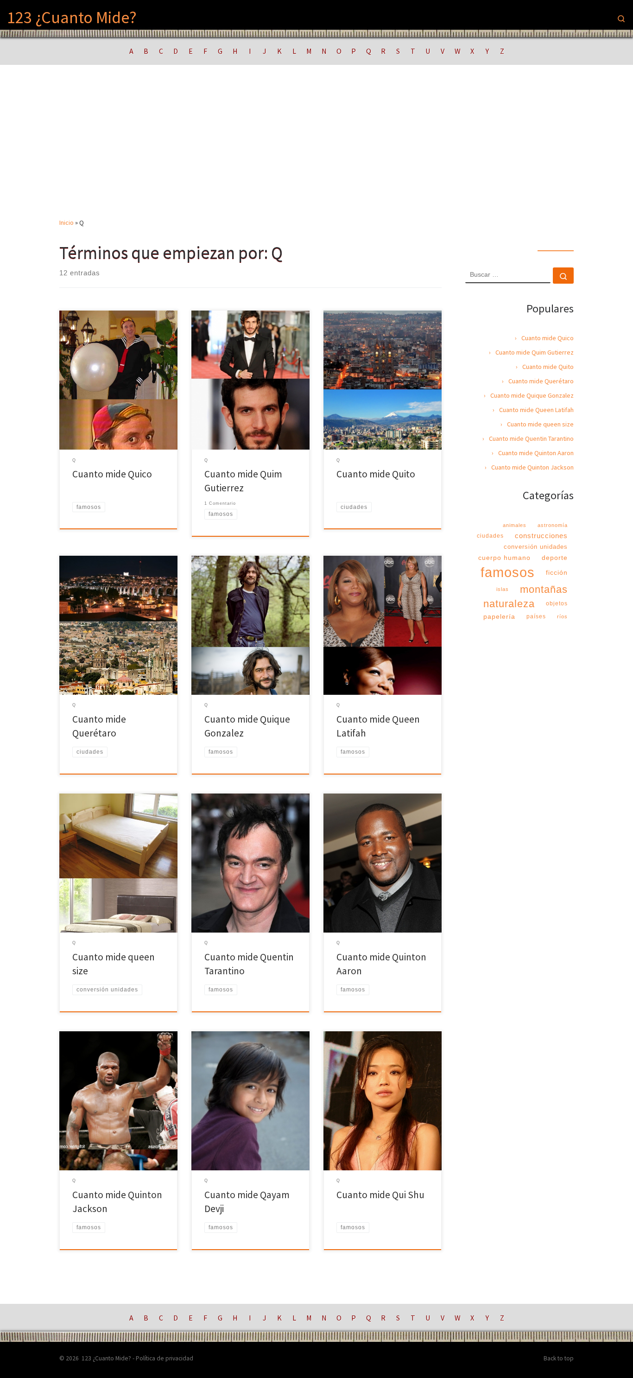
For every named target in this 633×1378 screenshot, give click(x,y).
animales (514, 525)
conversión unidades (536, 546)
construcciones (541, 536)
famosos (508, 572)
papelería (499, 616)
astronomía (553, 525)
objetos (557, 603)
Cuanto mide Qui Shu (380, 1194)
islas (502, 589)
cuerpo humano (504, 557)
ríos (562, 616)
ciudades (490, 536)
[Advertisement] (316, 148)
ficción (557, 572)
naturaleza (509, 604)
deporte (555, 557)
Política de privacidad (164, 1358)
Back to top (559, 1358)
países (536, 616)
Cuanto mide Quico (112, 474)
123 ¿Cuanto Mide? (106, 1358)
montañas (544, 589)
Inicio (66, 222)
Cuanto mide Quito (375, 474)
